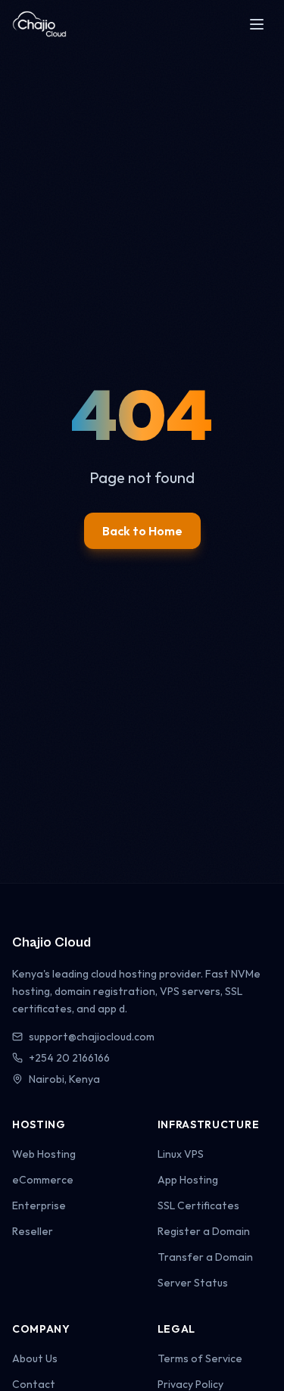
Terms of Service (200, 1358)
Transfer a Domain (205, 1257)
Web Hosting (44, 1154)
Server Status (193, 1283)
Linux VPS (181, 1154)
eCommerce (42, 1180)
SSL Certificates (198, 1205)
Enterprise (39, 1205)
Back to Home (142, 530)
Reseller (32, 1231)
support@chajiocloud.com (91, 1036)
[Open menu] (257, 24)
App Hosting (188, 1180)
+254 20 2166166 (69, 1058)
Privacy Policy (190, 1384)
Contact (33, 1384)
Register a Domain (204, 1231)
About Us (35, 1358)
